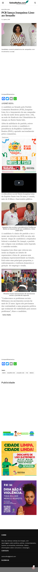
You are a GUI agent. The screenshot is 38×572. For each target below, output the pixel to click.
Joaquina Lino (20, 372)
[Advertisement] (19, 73)
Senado (32, 372)
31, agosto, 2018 (5, 19)
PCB (27, 372)
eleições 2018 (11, 372)
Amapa (4, 372)
